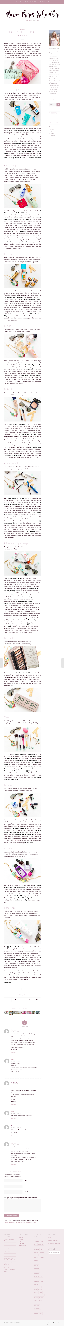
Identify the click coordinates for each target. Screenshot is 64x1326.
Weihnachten (37, 1308)
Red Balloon (16, 840)
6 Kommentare (26, 989)
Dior (41, 1249)
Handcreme (36, 1263)
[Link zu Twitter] (53, 14)
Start (49, 1237)
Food (50, 131)
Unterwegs (36, 1305)
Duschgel (42, 1252)
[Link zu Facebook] (51, 14)
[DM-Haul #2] (1, 663)
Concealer (36, 1249)
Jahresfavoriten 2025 (8, 1255)
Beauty (22, 29)
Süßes (40, 1300)
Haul (42, 1263)
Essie (40, 1255)
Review (42, 1295)
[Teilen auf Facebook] (8, 1000)
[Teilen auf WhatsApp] (22, 1000)
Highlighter (36, 1268)
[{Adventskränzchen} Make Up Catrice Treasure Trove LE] (20, 1012)
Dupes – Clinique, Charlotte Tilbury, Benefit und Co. (9, 1269)
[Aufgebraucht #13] (24, 1012)
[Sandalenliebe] (15, 1012)
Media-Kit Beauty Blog (53, 1240)
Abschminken (37, 1239)
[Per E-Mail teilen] (37, 1000)
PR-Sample (36, 1295)
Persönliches (52, 135)
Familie (36, 1257)
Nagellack (36, 1284)
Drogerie (36, 1252)
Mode (42, 1281)
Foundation (41, 1257)
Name (26, 1180)
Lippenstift (36, 1276)
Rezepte (36, 1297)
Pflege (40, 1292)
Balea (42, 1241)
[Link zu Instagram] (48, 14)
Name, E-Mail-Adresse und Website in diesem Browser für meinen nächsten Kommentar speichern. (21, 1198)
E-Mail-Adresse (28, 1186)
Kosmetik (36, 1271)
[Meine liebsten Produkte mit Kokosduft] (34, 1012)
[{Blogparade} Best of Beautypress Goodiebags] (6, 1012)
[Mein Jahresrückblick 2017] (11, 1013)
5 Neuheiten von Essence (9, 1244)
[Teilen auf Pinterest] (29, 1000)
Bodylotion (40, 1244)
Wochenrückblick (38, 1313)
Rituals (16, 231)
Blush (35, 1244)
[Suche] (48, 2)
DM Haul (28, 301)
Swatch (36, 1300)
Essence (36, 1255)
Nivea (35, 1289)
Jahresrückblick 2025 (8, 1252)
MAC (42, 1276)
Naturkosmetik (37, 1287)
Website (26, 1191)
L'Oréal (41, 1271)
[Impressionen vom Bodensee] (38, 1012)
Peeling (36, 1292)
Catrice (35, 1247)
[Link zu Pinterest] (56, 14)
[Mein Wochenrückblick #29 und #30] (62, 663)
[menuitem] (17, 2)
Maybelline (36, 1281)
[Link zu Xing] (58, 14)
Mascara (36, 1279)
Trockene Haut (37, 1303)
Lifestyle (51, 133)
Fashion (51, 129)
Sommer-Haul (25, 221)
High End (36, 1265)
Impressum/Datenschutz (54, 1243)
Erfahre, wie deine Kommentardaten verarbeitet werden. (20, 1222)
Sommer (41, 1297)
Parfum (40, 1289)
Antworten (13, 1052)
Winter (35, 1311)
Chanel (40, 1247)
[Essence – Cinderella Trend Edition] (29, 1012)
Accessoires (36, 1241)
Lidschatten (36, 1273)
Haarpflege (36, 1260)
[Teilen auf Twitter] (15, 1000)
